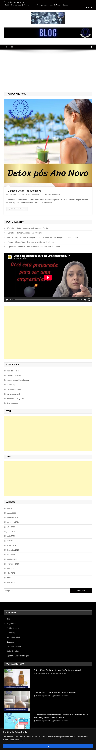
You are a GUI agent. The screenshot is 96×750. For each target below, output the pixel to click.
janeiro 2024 (11, 545)
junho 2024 (11, 532)
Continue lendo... (18, 209)
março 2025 (11, 513)
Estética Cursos (13, 628)
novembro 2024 (13, 522)
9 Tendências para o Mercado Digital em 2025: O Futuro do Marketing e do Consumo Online (42, 237)
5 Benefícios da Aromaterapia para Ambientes (25, 233)
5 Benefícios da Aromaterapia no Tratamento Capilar (27, 228)
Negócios (10, 642)
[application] (48, 277)
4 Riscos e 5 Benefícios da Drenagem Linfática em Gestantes (30, 242)
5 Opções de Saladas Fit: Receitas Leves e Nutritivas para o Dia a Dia (33, 247)
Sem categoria (12, 403)
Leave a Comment (53, 195)
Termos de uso (29, 5)
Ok (48, 747)
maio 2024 (11, 536)
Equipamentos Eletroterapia (18, 380)
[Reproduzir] (7, 299)
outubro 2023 (12, 559)
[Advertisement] (48, 70)
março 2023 (11, 582)
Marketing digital (13, 394)
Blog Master (11, 623)
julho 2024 (11, 527)
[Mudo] (85, 299)
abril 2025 (10, 508)
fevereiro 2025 (12, 518)
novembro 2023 (13, 555)
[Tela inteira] (89, 299)
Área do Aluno (55, 5)
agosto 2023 (11, 568)
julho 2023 (11, 573)
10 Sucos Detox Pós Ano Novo (23, 190)
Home (9, 619)
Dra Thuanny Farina (35, 195)
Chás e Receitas (13, 371)
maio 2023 (11, 578)
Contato (65, 5)
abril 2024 (10, 541)
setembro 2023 (13, 564)
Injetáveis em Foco (14, 389)
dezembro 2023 (13, 550)
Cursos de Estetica (14, 375)
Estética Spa (11, 385)
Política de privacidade (13, 5)
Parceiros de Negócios (15, 399)
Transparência (42, 5)
